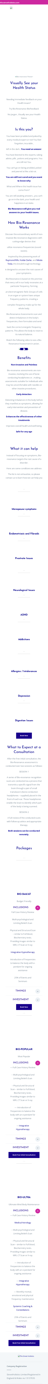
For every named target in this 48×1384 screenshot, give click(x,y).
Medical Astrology (23, 1222)
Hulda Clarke (26, 260)
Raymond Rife (12, 260)
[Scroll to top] (44, 1380)
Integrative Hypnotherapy (23, 952)
